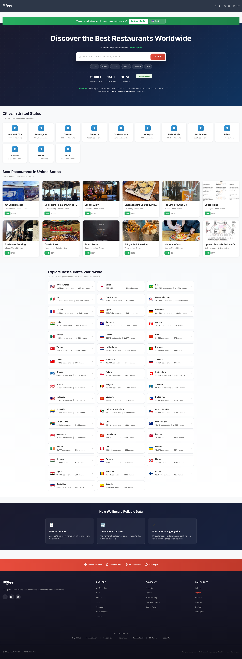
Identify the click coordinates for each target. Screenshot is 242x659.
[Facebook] (5, 596)
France (99, 597)
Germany (100, 607)
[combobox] (113, 56)
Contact (149, 593)
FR (229, 6)
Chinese (137, 66)
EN (220, 6)
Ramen (115, 66)
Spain (98, 602)
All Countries (101, 588)
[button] (157, 21)
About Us (149, 588)
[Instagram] (11, 596)
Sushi (94, 66)
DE (234, 6)
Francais (198, 602)
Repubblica (76, 638)
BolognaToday (138, 638)
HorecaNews (108, 638)
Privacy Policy (151, 597)
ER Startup (153, 638)
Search (158, 57)
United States (102, 612)
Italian (126, 66)
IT (215, 6)
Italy (98, 593)
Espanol (198, 597)
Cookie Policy (151, 607)
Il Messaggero (92, 638)
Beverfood (123, 638)
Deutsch (198, 607)
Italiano (198, 588)
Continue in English (138, 21)
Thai (148, 66)
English (198, 593)
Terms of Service (153, 602)
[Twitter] (18, 596)
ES (225, 6)
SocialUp (166, 638)
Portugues (199, 612)
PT (238, 6)
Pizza (104, 66)
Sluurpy (99, 616)
